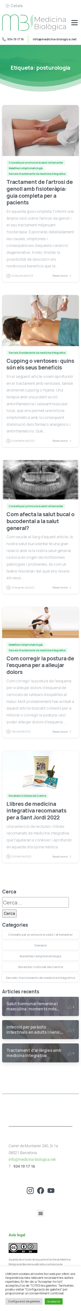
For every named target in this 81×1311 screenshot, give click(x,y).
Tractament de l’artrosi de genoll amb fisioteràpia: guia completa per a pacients (39, 192)
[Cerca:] (35, 902)
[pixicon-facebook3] (40, 1190)
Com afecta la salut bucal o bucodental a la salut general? (40, 521)
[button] (40, 1213)
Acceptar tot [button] (53, 1301)
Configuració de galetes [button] (24, 1301)
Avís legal (17, 1235)
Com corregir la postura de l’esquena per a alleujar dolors (40, 665)
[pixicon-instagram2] (30, 1190)
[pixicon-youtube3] (51, 1190)
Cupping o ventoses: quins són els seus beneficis (40, 364)
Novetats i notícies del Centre (40, 967)
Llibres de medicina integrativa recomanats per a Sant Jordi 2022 (36, 810)
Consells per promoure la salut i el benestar (40, 934)
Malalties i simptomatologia (40, 956)
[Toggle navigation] (74, 22)
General (40, 945)
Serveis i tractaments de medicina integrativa (40, 978)
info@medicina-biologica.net (55, 39)
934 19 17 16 (15, 39)
